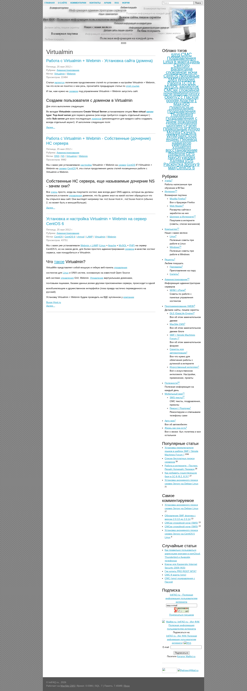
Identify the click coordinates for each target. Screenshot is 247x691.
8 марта (181, 61)
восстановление (181, 150)
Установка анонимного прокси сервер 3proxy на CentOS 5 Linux (181, 534)
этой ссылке (132, 86)
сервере (73, 91)
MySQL (123, 245)
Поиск (198, 3)
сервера (129, 249)
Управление (96, 278)
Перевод (188, 139)
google (172, 100)
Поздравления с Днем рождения (181, 120)
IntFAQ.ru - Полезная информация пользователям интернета (181, 598)
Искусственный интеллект (184, 367)
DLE (192, 83)
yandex (188, 157)
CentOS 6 (70, 236)
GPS (190, 153)
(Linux (102, 245)
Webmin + (86, 245)
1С (184, 83)
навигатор (181, 143)
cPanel (190, 125)
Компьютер (172, 229)
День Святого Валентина (185, 65)
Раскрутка (173, 164)
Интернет (171, 191)
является (59, 82)
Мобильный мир (175, 393)
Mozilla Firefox (178, 198)
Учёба (168, 180)
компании (128, 297)
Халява (177, 160)
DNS (56, 156)
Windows (186, 79)
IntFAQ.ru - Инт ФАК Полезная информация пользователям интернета (181, 639)
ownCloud (187, 136)
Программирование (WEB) (180, 306)
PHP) (132, 245)
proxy (194, 93)
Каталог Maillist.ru (186, 656)
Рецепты (170, 259)
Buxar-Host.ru (53, 302)
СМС (186, 54)
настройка (86, 164)
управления (75, 195)
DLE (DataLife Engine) (182, 313)
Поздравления (181, 58)
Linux (66, 272)
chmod (80, 236)
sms (175, 54)
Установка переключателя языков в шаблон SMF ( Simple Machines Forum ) (181, 451)
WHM (172, 136)
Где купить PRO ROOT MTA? (180, 571)
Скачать (188, 132)
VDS (189, 160)
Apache (112, 245)
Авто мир (170, 420)
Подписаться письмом (181, 614)
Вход (127, 685)
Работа (174, 83)
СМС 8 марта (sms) (175, 574)
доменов (96, 118)
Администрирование (68, 70)
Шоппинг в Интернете (183, 216)
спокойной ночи (181, 72)
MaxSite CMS (177, 324)
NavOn (174, 157)
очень (54, 192)
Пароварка (176, 266)
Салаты (174, 274)
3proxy (190, 164)
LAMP (89, 236)
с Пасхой (189, 97)
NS (62, 156)
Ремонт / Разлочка (180, 408)
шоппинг (174, 125)
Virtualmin (59, 73)
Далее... (50, 127)
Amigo (194, 128)
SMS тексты (177, 397)
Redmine (176, 153)
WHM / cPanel (178, 290)
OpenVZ (172, 97)
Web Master (177, 206)
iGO (186, 104)
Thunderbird (181, 114)
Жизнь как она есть (176, 428)
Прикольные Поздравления (181, 109)
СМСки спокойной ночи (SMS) (181, 522)
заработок (189, 86)
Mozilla (173, 132)
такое (59, 261)
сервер (122, 164)
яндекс (173, 139)
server (149, 111)
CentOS (131, 164)
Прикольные (175, 128)
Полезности (172, 383)
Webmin (71, 73)
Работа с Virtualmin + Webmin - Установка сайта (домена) (99, 60)
